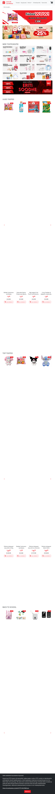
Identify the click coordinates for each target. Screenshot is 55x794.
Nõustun (27, 791)
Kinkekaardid (36, 2)
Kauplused (23, 2)
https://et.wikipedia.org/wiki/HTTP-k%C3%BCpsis (16, 788)
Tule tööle (44, 2)
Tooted (18, 2)
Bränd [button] (29, 2)
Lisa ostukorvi (9, 302)
